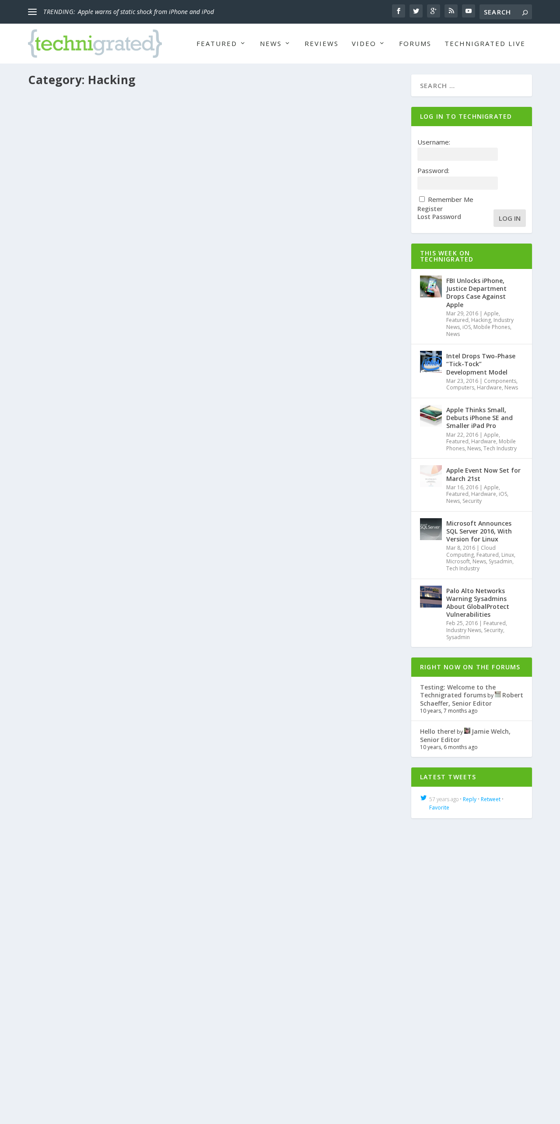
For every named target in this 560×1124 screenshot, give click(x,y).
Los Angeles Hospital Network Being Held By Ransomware (145, 677)
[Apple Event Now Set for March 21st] (431, 476)
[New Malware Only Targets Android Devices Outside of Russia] (214, 889)
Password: (433, 170)
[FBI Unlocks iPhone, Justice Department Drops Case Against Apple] (214, 204)
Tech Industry (500, 448)
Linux (507, 554)
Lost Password (439, 217)
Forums (415, 44)
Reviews (321, 44)
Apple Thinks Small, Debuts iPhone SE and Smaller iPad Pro (479, 418)
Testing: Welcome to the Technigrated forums (458, 691)
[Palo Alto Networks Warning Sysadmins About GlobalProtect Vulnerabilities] (431, 597)
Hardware (489, 387)
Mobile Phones (295, 343)
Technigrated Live (484, 44)
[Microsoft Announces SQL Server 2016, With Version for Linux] (431, 529)
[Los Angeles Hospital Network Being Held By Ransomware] (214, 552)
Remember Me (450, 199)
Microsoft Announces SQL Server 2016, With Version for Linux (479, 531)
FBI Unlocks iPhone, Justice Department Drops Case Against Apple (159, 329)
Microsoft (458, 561)
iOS (270, 343)
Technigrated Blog (271, 691)
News (271, 44)
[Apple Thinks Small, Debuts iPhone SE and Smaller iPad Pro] (431, 416)
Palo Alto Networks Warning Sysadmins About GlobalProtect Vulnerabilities (477, 603)
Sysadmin (500, 561)
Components (500, 381)
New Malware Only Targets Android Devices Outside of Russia (152, 1014)
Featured (216, 44)
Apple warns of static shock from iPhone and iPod (146, 11)
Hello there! (437, 731)
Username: (433, 142)
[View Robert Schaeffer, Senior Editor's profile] (498, 695)
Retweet (490, 799)
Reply (469, 799)
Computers (460, 387)
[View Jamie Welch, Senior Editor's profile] (467, 731)
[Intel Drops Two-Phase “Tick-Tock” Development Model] (431, 362)
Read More (60, 412)
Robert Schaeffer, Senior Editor (82, 343)
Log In (510, 218)
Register (430, 209)
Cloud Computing (471, 551)
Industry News (245, 343)
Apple (171, 343)
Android (173, 1027)
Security (236, 691)
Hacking (216, 343)
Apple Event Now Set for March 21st (483, 474)
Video (364, 44)
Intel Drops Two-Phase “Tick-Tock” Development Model (480, 364)
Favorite (439, 807)
